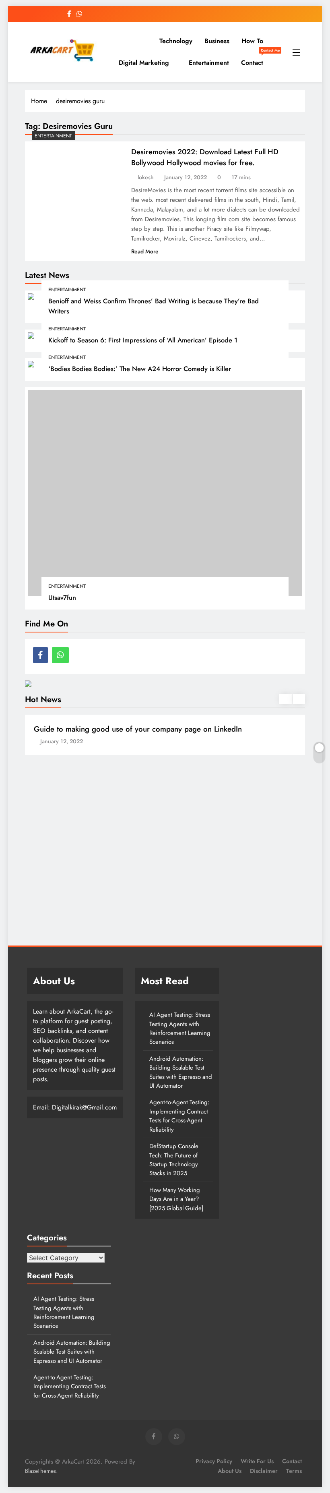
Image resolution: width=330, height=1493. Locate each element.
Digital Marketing (144, 62)
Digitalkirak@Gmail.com (84, 1107)
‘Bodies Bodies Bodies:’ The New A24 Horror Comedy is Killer (139, 368)
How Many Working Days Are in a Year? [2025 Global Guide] (176, 1199)
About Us (229, 1471)
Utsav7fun (62, 597)
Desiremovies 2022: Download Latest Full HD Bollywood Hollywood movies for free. (204, 157)
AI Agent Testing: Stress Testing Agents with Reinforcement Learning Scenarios (179, 1028)
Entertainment (209, 62)
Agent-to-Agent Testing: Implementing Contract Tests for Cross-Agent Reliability (179, 1116)
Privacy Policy (214, 1461)
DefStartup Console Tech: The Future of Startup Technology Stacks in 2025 (173, 1160)
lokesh (146, 177)
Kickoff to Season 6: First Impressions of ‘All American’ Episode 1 (142, 340)
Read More (145, 251)
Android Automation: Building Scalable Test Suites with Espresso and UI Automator (180, 1072)
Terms (294, 1471)
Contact (255, 59)
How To (252, 41)
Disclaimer (264, 1471)
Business (216, 41)
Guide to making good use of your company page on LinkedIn (138, 729)
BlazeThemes (40, 1471)
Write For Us (257, 1461)
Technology (175, 41)
